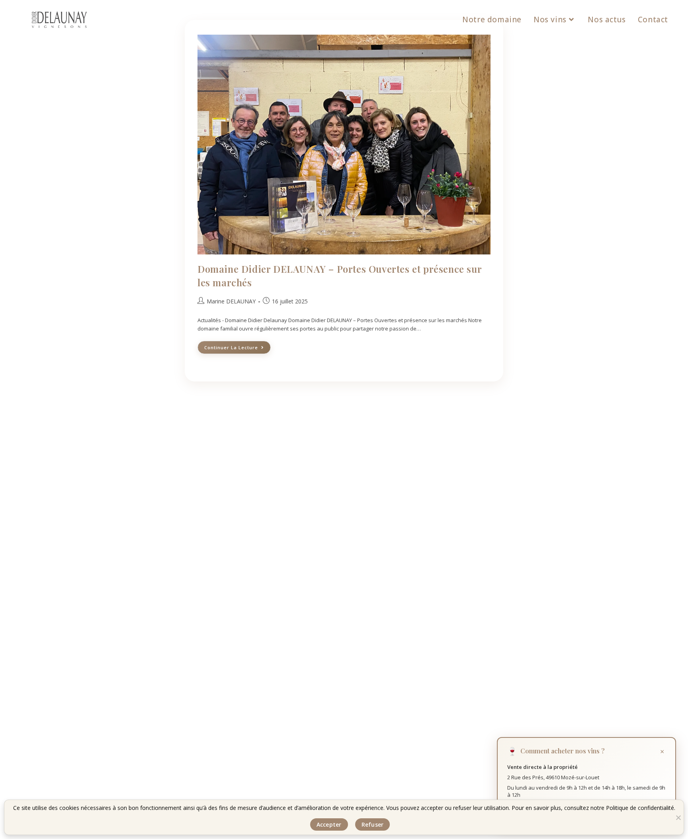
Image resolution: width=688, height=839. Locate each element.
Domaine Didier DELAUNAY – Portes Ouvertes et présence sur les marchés (339, 275)
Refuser (373, 824)
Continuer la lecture (237, 345)
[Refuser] (678, 817)
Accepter (329, 824)
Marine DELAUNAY (231, 301)
